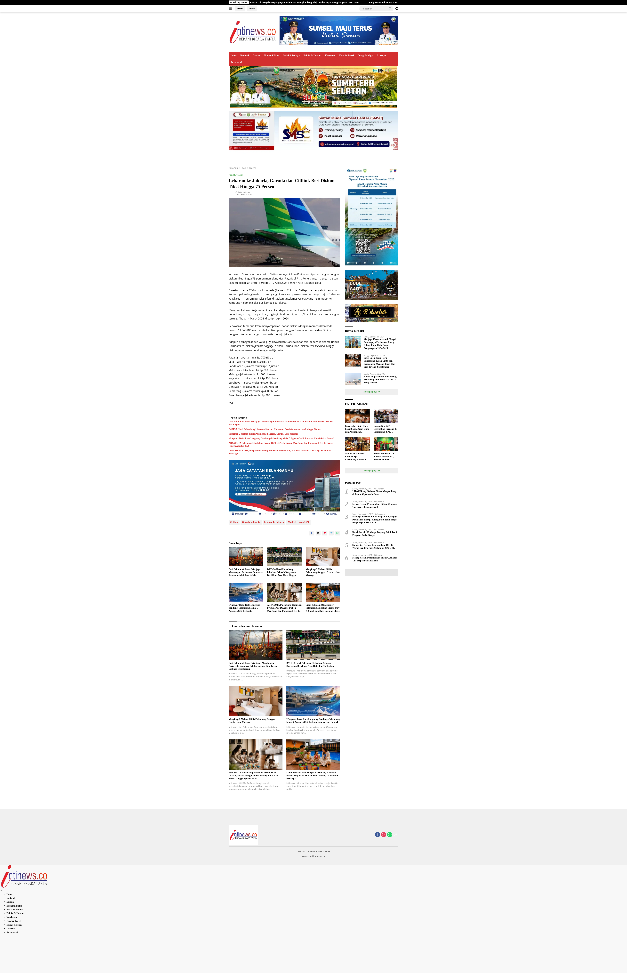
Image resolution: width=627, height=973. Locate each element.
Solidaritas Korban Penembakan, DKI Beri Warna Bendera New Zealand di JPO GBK (373, 546)
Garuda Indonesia (251, 522)
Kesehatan (330, 55)
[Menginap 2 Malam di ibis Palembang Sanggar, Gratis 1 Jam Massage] (323, 556)
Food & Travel (346, 55)
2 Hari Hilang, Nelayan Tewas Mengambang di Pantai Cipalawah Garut (374, 492)
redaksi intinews (242, 192)
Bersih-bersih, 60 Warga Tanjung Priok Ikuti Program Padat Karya (374, 533)
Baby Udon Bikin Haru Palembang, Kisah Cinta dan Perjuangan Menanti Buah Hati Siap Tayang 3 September (330, 2)
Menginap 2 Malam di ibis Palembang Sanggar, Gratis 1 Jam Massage (263, 434)
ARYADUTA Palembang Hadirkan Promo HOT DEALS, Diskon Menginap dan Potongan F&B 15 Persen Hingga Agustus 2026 (281, 444)
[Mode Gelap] (396, 8)
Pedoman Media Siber (319, 851)
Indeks (252, 8)
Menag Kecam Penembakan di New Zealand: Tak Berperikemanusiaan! (374, 505)
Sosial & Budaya (291, 55)
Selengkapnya (370, 392)
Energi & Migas (365, 55)
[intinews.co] (253, 31)
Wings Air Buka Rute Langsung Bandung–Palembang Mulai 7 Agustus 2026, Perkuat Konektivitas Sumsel (281, 438)
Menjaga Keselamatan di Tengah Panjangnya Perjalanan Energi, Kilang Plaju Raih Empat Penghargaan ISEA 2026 (380, 344)
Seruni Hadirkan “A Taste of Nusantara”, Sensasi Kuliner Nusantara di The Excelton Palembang (384, 456)
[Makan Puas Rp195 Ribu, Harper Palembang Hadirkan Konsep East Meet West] (357, 444)
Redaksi (301, 851)
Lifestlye (381, 55)
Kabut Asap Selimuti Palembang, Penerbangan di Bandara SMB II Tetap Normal (380, 379)
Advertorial (236, 62)
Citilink (234, 522)
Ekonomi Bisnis (271, 55)
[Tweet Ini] (318, 533)
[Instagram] (383, 835)
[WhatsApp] (389, 835)
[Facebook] (377, 835)
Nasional (244, 55)
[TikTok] (395, 834)
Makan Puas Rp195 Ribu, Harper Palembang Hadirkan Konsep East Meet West (356, 456)
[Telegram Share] (331, 533)
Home (233, 55)
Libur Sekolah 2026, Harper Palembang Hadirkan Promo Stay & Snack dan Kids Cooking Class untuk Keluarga (280, 452)
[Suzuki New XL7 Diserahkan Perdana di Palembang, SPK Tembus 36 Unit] (386, 416)
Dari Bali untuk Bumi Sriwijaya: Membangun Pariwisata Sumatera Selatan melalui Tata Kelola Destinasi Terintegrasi (281, 423)
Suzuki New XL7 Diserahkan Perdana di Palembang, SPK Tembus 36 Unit (385, 429)
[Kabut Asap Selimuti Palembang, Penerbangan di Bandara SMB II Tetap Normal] (353, 379)
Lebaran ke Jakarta (274, 522)
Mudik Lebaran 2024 (298, 522)
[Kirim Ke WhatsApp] (337, 533)
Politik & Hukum (312, 55)
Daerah (256, 55)
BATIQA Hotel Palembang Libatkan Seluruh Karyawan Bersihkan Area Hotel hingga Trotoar (275, 429)
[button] (390, 8)
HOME (240, 8)
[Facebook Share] (311, 533)
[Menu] (231, 8)
